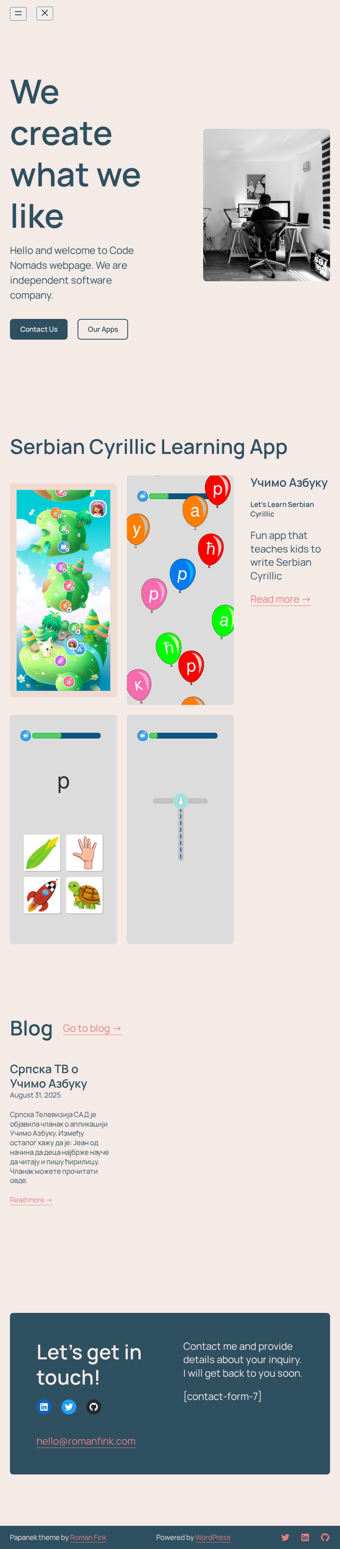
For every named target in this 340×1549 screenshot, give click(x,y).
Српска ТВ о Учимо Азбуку (48, 1076)
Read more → (280, 599)
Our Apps (103, 329)
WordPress (213, 1537)
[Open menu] (18, 14)
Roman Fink (88, 1537)
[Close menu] (44, 13)
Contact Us (39, 329)
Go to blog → (92, 1028)
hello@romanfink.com (86, 1441)
